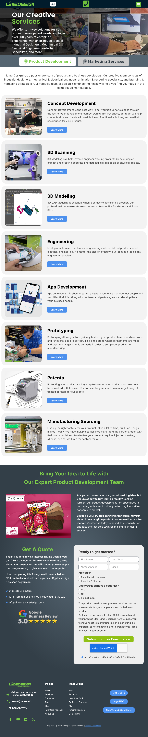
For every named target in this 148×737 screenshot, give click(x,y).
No (82, 594)
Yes (83, 590)
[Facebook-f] (10, 719)
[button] (138, 4)
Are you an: (85, 573)
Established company (93, 577)
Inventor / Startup (91, 581)
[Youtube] (18, 719)
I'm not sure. (88, 597)
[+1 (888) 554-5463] (8, 701)
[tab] (47, 61)
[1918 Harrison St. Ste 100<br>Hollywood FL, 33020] (7, 695)
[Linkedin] (25, 719)
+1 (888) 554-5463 (22, 701)
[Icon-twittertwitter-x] (33, 719)
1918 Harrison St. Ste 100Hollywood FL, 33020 (24, 693)
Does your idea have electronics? (98, 586)
